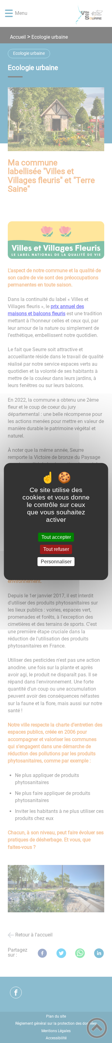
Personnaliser (56, 561)
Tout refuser (56, 549)
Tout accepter (56, 537)
